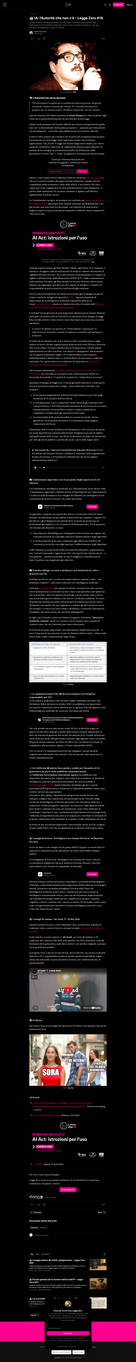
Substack (57, 1357)
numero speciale (94, 177)
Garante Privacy (44, 304)
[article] (68, 1266)
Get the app (78, 1352)
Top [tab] (32, 1254)
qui (93, 262)
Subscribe (118, 5)
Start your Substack (62, 1352)
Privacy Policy (84, 1340)
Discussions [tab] (46, 1254)
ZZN (74, 92)
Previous (37, 1212)
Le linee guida (36, 785)
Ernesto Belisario (40, 31)
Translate (34, 14)
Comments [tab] (34, 1228)
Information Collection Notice (67, 1340)
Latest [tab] (37, 1254)
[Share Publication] (110, 5)
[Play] (35, 467)
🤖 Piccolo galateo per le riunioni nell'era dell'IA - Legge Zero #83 (56, 1280)
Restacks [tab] (43, 1228)
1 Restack (53, 1197)
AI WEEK (37, 1164)
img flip (71, 1088)
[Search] (105, 5)
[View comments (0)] (39, 39)
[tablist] (38, 1228)
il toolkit (49, 785)
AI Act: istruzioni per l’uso (46, 1115)
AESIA (71, 297)
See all (33, 1315)
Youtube (71, 684)
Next (100, 1212)
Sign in (129, 5)
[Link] (26, 98)
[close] (88, 1301)
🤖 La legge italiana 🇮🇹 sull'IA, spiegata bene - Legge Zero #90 (57, 1261)
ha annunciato (46, 588)
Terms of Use (78, 1338)
